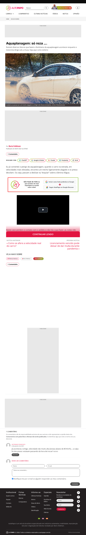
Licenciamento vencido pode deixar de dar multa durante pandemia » (64, 246)
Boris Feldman (15, 146)
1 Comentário (13, 154)
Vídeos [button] (55, 14)
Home (7, 19)
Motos (33, 499)
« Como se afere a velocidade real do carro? (24, 244)
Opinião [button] (76, 14)
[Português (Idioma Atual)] (39, 518)
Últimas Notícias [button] (41, 14)
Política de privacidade (74, 532)
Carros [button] (9, 14)
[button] (46, 8)
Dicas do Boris (15, 19)
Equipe (8, 499)
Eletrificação (35, 510)
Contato (8, 503)
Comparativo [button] (24, 14)
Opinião (46, 496)
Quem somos (10, 496)
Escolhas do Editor (47, 500)
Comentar (75, 484)
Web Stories (47, 509)
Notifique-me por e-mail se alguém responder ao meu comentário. (39, 479)
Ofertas (46, 512)
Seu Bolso (47, 505)
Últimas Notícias (13, 258)
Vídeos (33, 507)
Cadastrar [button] (61, 509)
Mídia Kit (9, 507)
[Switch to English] (43, 518)
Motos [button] (65, 14)
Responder (15, 454)
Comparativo (23, 502)
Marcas (21, 498)
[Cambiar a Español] (47, 518)
